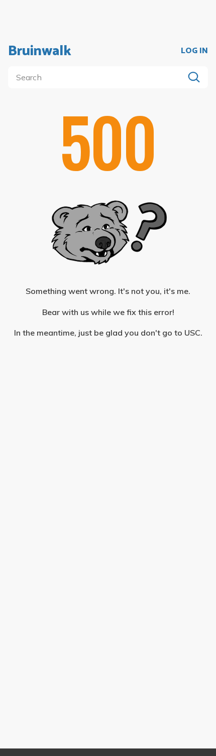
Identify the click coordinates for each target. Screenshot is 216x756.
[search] (98, 77)
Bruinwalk (39, 51)
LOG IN (194, 51)
